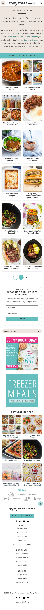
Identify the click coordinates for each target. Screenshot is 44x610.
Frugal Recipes (22, 582)
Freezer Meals (22, 578)
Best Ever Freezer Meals (22, 544)
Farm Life (22, 540)
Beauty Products (22, 561)
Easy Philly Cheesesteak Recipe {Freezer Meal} (33, 195)
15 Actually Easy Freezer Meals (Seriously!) (11, 436)
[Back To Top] (40, 503)
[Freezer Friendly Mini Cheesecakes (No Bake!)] (32, 481)
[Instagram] (24, 521)
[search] (41, 3)
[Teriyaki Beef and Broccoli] (32, 458)
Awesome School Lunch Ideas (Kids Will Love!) (11, 484)
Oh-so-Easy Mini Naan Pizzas (32, 436)
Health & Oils (22, 565)
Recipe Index (22, 575)
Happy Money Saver (22, 3)
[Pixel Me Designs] (25, 602)
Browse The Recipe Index (22, 56)
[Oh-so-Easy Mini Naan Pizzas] (32, 433)
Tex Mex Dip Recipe (11, 460)
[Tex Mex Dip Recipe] (11, 458)
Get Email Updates (22, 516)
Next (27, 277)
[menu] (3, 3)
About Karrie (22, 529)
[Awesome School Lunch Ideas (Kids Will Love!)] (11, 481)
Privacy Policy (29, 593)
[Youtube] (28, 521)
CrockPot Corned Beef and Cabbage (22, 37)
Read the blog (22, 536)
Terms (37, 593)
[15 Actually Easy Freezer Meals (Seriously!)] (11, 433)
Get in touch (22, 533)
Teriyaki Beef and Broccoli (27, 40)
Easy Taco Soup (15, 33)
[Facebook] (16, 521)
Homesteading (22, 554)
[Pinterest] (20, 521)
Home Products (22, 557)
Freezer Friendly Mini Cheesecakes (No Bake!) (32, 484)
